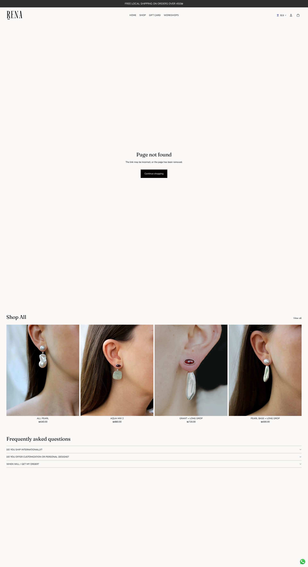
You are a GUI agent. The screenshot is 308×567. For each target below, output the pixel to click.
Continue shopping (154, 173)
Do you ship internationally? (24, 449)
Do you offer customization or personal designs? (37, 456)
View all (297, 318)
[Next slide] (297, 370)
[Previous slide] (233, 370)
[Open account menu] (291, 15)
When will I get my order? (22, 464)
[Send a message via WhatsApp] (302, 561)
